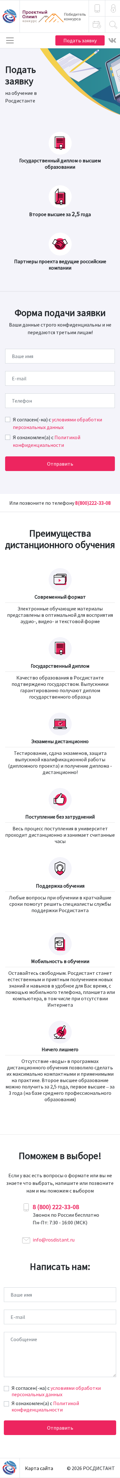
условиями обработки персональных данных (56, 1391)
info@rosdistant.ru (54, 1239)
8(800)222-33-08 (93, 503)
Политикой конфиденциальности (45, 1406)
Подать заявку (80, 40)
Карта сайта (39, 1468)
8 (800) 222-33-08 (56, 1207)
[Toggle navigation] (10, 40)
